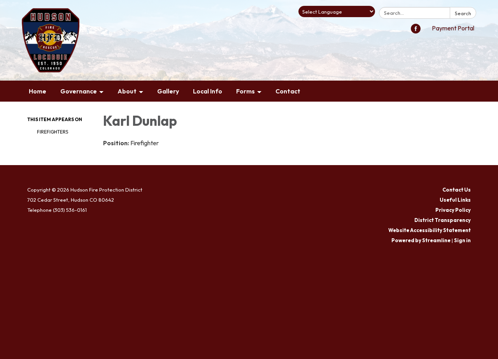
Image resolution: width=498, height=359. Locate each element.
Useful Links (455, 200)
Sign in (462, 240)
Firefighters (52, 132)
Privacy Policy (453, 210)
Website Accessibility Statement (429, 230)
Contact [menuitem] (287, 91)
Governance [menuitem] (78, 91)
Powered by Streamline (421, 240)
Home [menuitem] (37, 91)
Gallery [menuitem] (168, 91)
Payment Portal (453, 28)
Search (463, 13)
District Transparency (442, 220)
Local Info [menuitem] (207, 91)
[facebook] (416, 31)
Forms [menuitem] (245, 91)
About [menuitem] (127, 91)
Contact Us (456, 190)
